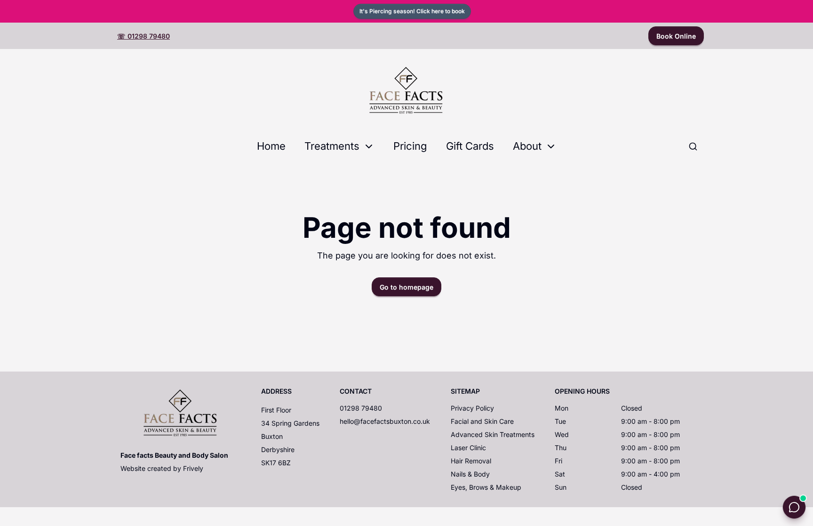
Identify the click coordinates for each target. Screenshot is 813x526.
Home (271, 146)
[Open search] (693, 146)
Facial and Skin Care (482, 421)
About (527, 146)
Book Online (676, 36)
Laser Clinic (468, 448)
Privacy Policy (472, 408)
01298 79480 (361, 408)
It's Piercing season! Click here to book (412, 11)
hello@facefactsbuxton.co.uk (385, 421)
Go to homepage (406, 287)
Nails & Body (470, 474)
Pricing (410, 146)
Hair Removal (471, 461)
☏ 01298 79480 (143, 36)
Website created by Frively (161, 468)
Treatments (331, 146)
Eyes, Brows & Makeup (486, 487)
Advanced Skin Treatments (492, 434)
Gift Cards (470, 146)
